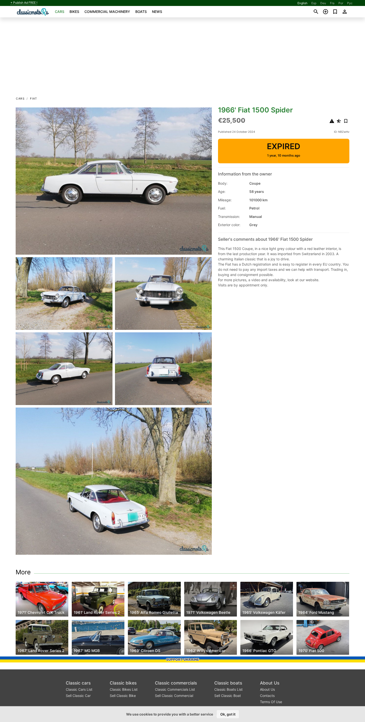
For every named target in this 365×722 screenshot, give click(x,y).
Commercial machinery (107, 11)
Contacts (267, 695)
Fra (332, 3)
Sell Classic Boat (227, 695)
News (157, 11)
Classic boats (228, 683)
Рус (350, 3)
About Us (269, 683)
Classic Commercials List (175, 689)
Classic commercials (176, 683)
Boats (141, 11)
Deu (323, 3)
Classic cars (78, 683)
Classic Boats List (228, 689)
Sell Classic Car (78, 695)
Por (340, 3)
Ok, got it (227, 714)
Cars (59, 11)
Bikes (74, 11)
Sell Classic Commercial (174, 695)
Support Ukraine (182, 659)
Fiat (33, 98)
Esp (313, 3)
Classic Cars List (79, 689)
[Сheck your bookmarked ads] (335, 12)
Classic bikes (123, 683)
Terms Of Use (271, 702)
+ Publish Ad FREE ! (23, 2)
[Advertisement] (182, 58)
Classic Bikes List (124, 689)
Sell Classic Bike (123, 695)
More (23, 572)
